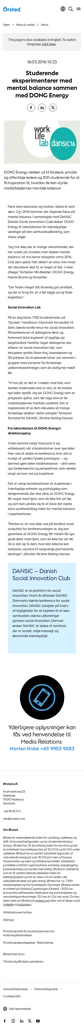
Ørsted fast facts (13, 954)
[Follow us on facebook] (4, 1021)
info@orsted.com (14, 818)
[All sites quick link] (63, 8)
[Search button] (70, 8)
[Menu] (78, 8)
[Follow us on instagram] (13, 1021)
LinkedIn (8, 904)
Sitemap (8, 919)
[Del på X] (53, 108)
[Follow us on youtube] (37, 1021)
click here (49, 44)
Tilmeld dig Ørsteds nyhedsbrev (23, 961)
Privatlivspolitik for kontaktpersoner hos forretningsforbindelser (29, 933)
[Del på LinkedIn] (42, 108)
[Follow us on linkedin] (21, 1021)
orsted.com (42, 900)
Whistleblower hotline (17, 912)
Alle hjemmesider (20, 1008)
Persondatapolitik (46, 989)
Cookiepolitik (12, 996)
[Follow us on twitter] (29, 1021)
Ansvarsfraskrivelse (15, 989)
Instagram (24, 904)
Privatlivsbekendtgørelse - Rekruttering (28, 942)
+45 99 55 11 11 (12, 811)
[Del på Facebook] (31, 108)
